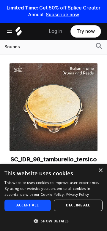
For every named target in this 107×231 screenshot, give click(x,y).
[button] (53, 220)
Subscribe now (62, 14)
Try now (86, 31)
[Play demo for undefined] (53, 107)
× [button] (100, 170)
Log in (55, 31)
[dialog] (53, 197)
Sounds (12, 46)
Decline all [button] (78, 205)
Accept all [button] (27, 205)
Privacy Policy (77, 194)
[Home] (18, 32)
